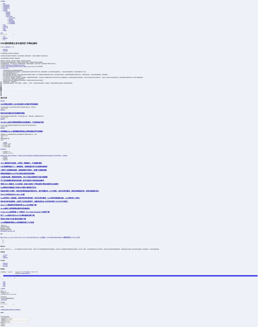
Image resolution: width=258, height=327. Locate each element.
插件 (34, 237)
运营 (73, 237)
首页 (4, 36)
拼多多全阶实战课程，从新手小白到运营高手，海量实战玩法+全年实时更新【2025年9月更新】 (34, 201)
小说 (22, 237)
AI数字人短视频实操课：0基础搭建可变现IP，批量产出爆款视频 (24, 170)
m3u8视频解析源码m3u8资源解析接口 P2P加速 (17, 222)
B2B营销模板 (12, 22)
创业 (14, 237)
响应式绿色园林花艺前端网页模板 (13, 113)
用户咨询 (5, 264)
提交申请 (3, 323)
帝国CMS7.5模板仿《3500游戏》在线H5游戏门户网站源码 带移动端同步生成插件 (30, 184)
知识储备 (6, 6)
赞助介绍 (5, 263)
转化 (71, 237)
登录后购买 (3, 149)
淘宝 (45, 237)
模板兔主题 (11, 20)
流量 (43, 237)
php (6, 237)
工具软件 (5, 9)
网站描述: (3, 321)
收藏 (4, 67)
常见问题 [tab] (5, 50)
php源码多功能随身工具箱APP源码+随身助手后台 (18, 187)
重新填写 (3, 325)
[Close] (1, 290)
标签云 (4, 256)
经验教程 (6, 7)
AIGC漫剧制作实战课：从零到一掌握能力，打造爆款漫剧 (21, 163)
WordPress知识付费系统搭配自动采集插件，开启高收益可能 (22, 122)
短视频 (55, 237)
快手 (26, 237)
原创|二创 (5, 27)
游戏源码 (8, 15)
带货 (24, 237)
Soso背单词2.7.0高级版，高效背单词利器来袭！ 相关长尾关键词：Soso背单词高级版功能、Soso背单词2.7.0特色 (40, 198)
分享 (2, 67)
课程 (68, 237)
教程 (37, 237)
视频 (65, 237)
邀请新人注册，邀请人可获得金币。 (9, 155)
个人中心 (5, 254)
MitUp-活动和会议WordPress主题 (13, 194)
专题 (4, 24)
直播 (52, 237)
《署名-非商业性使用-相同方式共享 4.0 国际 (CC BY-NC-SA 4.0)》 (20, 66)
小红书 (19, 237)
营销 (62, 237)
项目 (78, 237)
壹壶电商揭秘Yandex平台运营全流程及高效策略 (18, 173)
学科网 (4, 30)
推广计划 (5, 266)
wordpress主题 (9, 16)
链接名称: (3, 318)
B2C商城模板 (12, 23)
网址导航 (5, 257)
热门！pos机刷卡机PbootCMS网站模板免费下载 (18, 215)
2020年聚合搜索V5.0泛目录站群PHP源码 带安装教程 (19, 104)
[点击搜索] (13, 304)
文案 (41, 237)
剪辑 (16, 237)
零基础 (76, 237)
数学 (38, 237)
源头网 (6, 65)
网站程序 (5, 10)
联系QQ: (3, 322)
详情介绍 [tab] (5, 49)
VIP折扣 (5, 142)
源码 (47, 237)
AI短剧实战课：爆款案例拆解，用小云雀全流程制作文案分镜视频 (24, 177)
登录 (2, 33)
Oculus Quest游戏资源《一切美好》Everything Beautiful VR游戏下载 (25, 212)
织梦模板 (59, 237)
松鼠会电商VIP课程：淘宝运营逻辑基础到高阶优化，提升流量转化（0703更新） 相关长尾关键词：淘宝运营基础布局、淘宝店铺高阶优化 (50, 191)
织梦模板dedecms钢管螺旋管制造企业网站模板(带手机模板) (22, 131)
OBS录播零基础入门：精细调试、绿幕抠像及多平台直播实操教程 (24, 166)
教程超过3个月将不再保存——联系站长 (58, 155)
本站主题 (11, 19)
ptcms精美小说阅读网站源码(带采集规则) (15, 208)
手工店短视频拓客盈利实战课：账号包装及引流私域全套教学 (22, 180)
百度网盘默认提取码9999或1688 (40, 155)
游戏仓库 (5, 26)
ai (1, 237)
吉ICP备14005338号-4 (25, 273)
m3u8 (3, 237)
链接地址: (3, 319)
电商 (49, 237)
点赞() (7, 67)
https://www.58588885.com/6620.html (16, 65)
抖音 (28, 237)
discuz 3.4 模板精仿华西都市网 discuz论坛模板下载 (19, 205)
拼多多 (31, 237)
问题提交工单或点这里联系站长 (25, 155)
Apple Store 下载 (11, 231)
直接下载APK (4, 231)
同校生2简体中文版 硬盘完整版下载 (13, 219)
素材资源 (8, 13)
